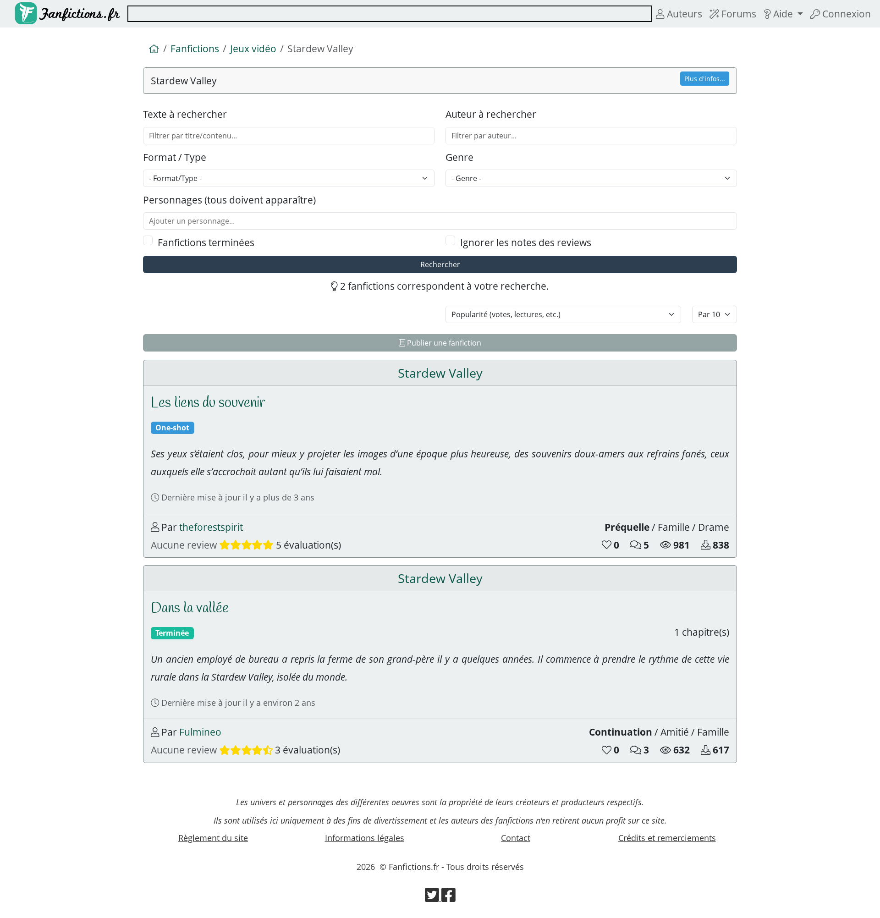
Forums (737, 13)
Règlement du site (213, 837)
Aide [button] (783, 13)
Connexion (845, 13)
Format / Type (174, 157)
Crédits (667, 837)
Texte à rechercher (185, 114)
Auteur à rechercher (491, 114)
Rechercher (440, 264)
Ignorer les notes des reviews (525, 242)
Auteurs (683, 13)
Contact (515, 837)
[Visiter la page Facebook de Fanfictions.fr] (448, 897)
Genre (459, 157)
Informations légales (364, 837)
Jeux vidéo (253, 48)
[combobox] (389, 13)
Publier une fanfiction (443, 343)
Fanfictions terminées (206, 242)
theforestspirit (211, 526)
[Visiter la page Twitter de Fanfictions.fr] (433, 897)
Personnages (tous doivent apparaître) (229, 199)
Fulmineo (200, 731)
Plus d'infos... (704, 78)
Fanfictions (194, 48)
